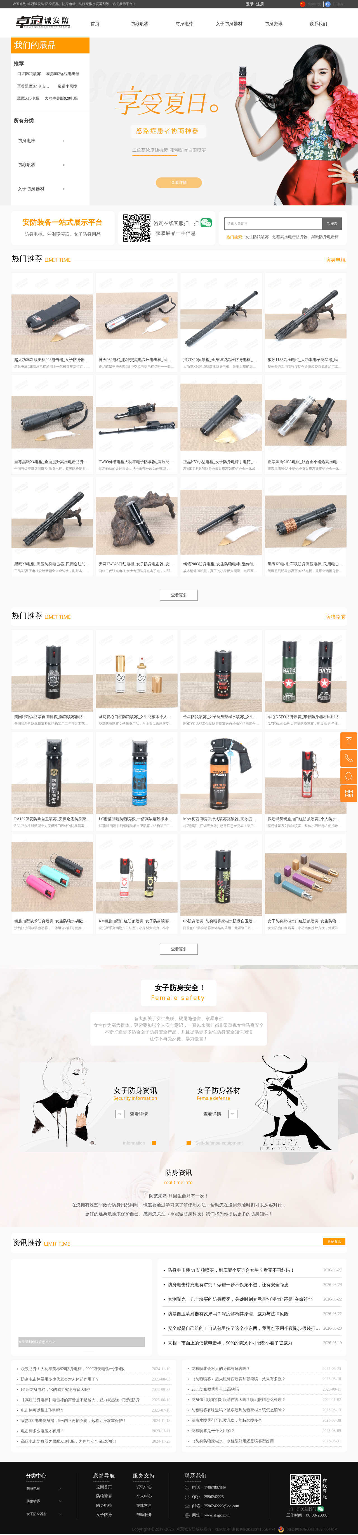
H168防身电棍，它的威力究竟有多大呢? (55, 1390)
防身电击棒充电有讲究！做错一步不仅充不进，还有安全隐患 (228, 1271)
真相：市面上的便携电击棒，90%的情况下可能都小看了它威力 (230, 1330)
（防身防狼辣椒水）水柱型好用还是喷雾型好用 (233, 1441)
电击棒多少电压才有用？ (42, 1431)
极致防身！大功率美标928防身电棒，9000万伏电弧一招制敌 (73, 1369)
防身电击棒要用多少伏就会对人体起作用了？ (60, 1379)
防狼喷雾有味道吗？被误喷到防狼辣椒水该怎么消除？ (239, 1410)
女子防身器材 (42, 188)
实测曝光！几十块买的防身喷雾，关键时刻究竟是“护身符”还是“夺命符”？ (241, 1286)
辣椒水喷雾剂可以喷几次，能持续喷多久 (227, 1420)
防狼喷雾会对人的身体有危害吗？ (221, 1369)
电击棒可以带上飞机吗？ (42, 1410)
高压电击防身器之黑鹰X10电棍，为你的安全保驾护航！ (69, 1441)
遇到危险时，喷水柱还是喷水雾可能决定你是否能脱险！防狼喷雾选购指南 (241, 1344)
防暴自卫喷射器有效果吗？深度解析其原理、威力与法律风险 (228, 1301)
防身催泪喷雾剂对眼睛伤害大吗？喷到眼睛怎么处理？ (239, 1400)
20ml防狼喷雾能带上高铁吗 (215, 1389)
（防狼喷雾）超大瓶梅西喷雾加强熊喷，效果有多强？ (239, 1379)
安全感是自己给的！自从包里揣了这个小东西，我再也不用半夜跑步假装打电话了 (244, 1315)
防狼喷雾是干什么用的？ (213, 1431)
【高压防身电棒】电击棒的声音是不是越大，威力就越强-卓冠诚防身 (80, 1400)
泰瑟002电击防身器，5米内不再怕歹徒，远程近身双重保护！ (74, 1421)
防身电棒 (42, 140)
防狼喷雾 (42, 164)
